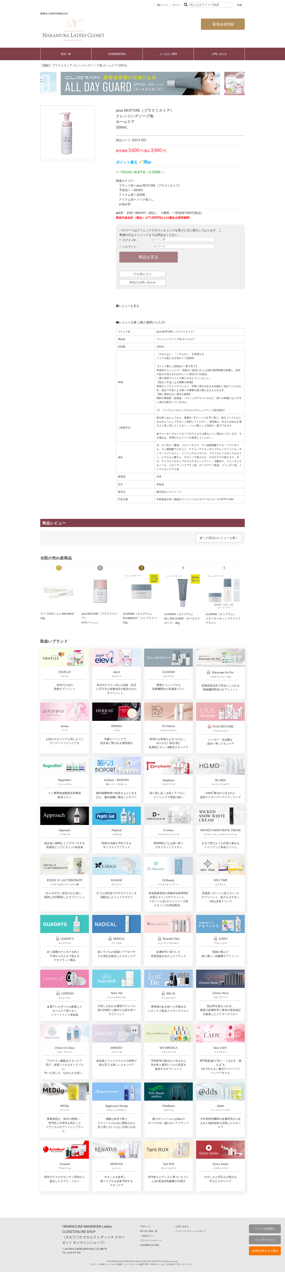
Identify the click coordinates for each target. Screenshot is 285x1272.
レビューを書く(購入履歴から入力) (142, 322)
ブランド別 (126, 185)
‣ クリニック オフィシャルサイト (190, 1231)
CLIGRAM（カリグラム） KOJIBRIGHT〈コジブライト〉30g (141, 618)
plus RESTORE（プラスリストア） (159, 185)
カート (176, 5)
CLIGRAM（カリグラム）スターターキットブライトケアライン (223, 618)
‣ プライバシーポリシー (150, 1240)
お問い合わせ (219, 53)
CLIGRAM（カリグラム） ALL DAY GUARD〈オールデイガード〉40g (182, 618)
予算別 (123, 190)
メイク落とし (145, 199)
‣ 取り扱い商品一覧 (148, 1231)
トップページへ (265, 1239)
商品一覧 (66, 53)
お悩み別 (125, 204)
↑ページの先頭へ (265, 1228)
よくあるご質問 (168, 53)
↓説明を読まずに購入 (265, 1250)
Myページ (162, 5)
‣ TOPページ (145, 1226)
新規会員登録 (223, 24)
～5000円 (137, 190)
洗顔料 (140, 194)
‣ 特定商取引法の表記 (149, 1245)
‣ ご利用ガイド (146, 1236)
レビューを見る (129, 306)
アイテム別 (126, 194)
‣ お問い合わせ (182, 1226)
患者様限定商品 (117, 53)
